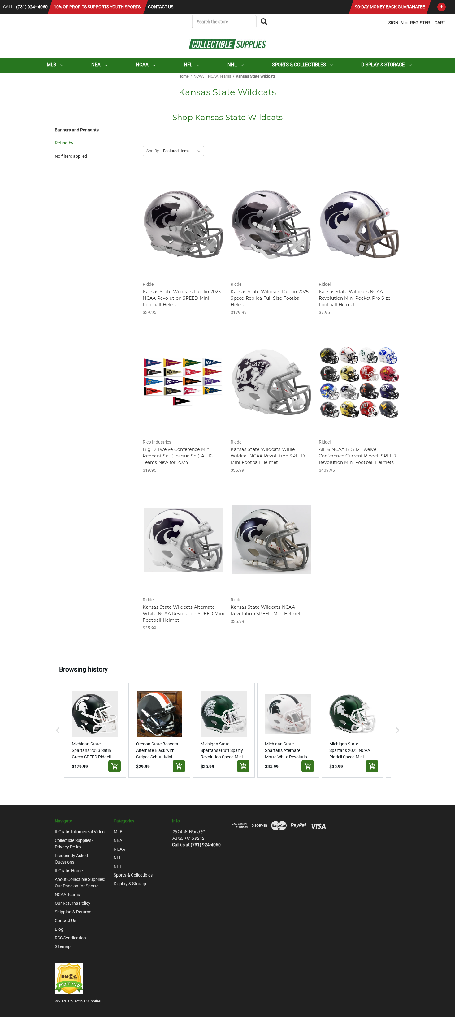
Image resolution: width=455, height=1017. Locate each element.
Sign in (396, 22)
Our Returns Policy (72, 903)
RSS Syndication (70, 937)
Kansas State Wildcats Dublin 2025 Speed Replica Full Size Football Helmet (270, 298)
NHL (233, 64)
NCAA (143, 64)
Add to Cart (183, 229)
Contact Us (160, 6)
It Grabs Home (69, 870)
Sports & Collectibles (299, 64)
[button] (58, 730)
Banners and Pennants (77, 129)
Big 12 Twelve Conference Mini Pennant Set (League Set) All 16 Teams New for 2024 (178, 456)
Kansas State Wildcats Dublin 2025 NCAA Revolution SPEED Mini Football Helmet (182, 298)
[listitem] (95, 730)
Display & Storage (383, 64)
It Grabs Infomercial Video (80, 831)
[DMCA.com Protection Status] (69, 978)
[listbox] (183, 151)
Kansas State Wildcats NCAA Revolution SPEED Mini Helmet (266, 610)
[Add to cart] (114, 766)
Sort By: (153, 150)
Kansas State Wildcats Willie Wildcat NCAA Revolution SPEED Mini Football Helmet (268, 456)
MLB (52, 64)
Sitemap (63, 946)
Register (420, 22)
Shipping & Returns (73, 911)
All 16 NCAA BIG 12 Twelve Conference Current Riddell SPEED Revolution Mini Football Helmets (357, 456)
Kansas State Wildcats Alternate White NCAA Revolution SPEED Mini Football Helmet (183, 613)
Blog (59, 929)
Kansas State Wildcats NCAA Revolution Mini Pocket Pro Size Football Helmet (355, 298)
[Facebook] (441, 7)
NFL (188, 64)
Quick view (183, 219)
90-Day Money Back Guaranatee (390, 6)
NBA (96, 64)
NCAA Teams (67, 894)
